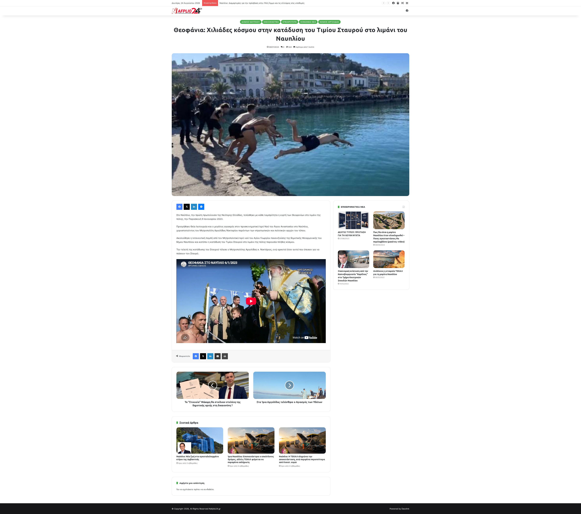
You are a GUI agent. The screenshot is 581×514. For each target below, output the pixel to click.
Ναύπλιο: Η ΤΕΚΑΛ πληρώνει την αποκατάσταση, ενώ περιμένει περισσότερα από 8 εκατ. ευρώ (302, 459)
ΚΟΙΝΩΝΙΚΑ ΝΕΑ (308, 22)
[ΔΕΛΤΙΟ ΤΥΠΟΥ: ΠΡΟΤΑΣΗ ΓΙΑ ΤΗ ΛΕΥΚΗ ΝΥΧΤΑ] (353, 220)
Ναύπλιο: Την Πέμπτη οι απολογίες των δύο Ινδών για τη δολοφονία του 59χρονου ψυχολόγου (265, 3)
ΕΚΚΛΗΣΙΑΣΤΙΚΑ (271, 22)
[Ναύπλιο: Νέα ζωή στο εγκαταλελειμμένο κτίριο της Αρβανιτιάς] (199, 440)
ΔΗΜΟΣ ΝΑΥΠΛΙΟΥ (251, 22)
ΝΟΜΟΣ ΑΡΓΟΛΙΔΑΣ (329, 22)
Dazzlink (405, 508)
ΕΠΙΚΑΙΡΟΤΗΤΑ (290, 22)
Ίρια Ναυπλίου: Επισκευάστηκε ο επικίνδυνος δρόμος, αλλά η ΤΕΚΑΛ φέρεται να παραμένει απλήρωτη (251, 459)
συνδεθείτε (209, 489)
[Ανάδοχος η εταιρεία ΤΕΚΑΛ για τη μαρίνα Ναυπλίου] (389, 259)
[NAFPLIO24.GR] (187, 11)
